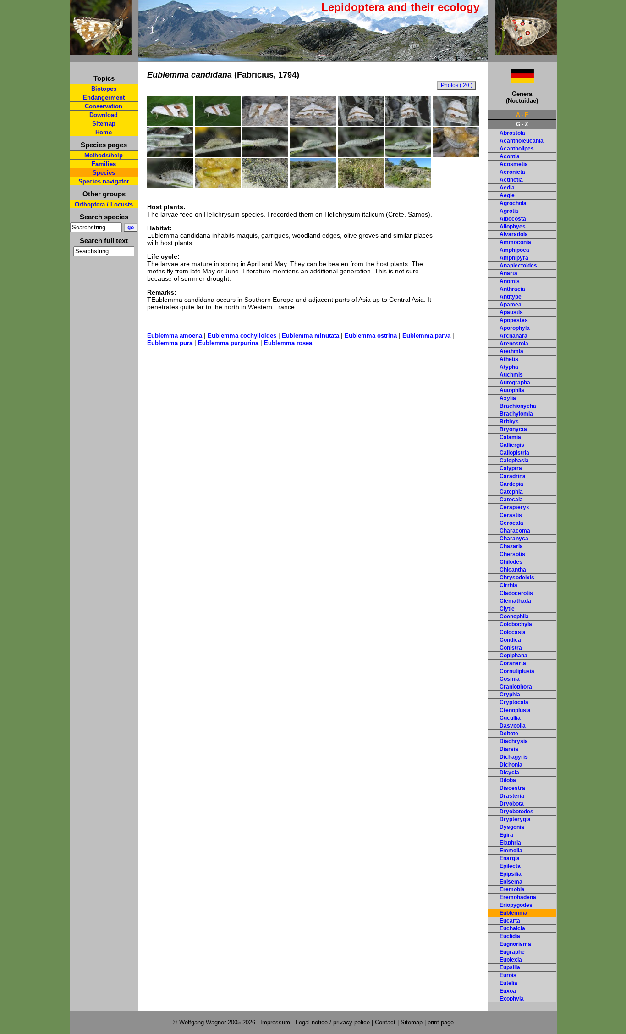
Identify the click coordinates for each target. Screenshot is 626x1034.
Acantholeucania (522, 141)
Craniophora (516, 687)
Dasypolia (513, 726)
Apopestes (514, 320)
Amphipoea (514, 250)
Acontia (510, 156)
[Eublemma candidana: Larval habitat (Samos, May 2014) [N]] (408, 185)
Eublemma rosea (288, 342)
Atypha (509, 367)
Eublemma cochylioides (242, 335)
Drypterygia (515, 819)
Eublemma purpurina (228, 342)
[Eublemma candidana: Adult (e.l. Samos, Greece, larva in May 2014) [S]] (170, 123)
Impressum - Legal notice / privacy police (316, 1022)
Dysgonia (512, 827)
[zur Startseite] (101, 51)
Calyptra (511, 468)
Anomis (510, 281)
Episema (511, 881)
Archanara (513, 336)
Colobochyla (516, 624)
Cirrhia (508, 585)
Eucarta (510, 920)
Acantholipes (517, 148)
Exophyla (512, 998)
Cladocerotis (516, 593)
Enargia (510, 858)
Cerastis (511, 515)
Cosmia (510, 679)
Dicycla (509, 772)
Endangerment (104, 97)
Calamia (510, 437)
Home (103, 132)
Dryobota (512, 804)
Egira (506, 835)
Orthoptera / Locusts (104, 204)
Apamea (511, 304)
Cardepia (511, 484)
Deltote (509, 733)
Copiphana (513, 655)
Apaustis (511, 312)
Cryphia (510, 694)
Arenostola (514, 343)
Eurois (508, 975)
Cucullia (510, 718)
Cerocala (511, 523)
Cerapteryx (514, 507)
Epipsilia (511, 874)
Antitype (511, 297)
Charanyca (514, 538)
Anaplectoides (518, 265)
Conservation (103, 106)
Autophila (512, 390)
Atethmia (511, 351)
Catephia (511, 492)
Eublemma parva (426, 335)
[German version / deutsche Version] (511, 80)
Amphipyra (514, 258)
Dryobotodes (516, 811)
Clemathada (515, 601)
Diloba (508, 780)
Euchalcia (512, 928)
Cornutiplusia (517, 671)
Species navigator (103, 181)
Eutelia (508, 983)
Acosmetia (514, 164)
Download (103, 114)
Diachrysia (514, 741)
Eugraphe (512, 952)
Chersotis (512, 554)
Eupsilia (510, 967)
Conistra (511, 648)
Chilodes (511, 562)
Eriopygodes (516, 905)
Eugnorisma (515, 944)
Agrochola (513, 203)
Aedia (507, 187)
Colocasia (513, 632)
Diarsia (509, 749)
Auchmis (511, 375)
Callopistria (514, 453)
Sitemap (103, 123)
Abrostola (512, 133)
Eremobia (512, 889)
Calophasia (514, 460)
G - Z (522, 124)
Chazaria (511, 546)
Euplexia (511, 959)
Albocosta (513, 219)
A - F (522, 114)
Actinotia (511, 180)
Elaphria (510, 842)
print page (441, 1022)
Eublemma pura (169, 342)
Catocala (511, 499)
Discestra (512, 788)
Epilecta (510, 866)
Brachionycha (518, 406)
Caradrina (513, 476)
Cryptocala (514, 702)
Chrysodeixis (517, 577)
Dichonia (511, 765)
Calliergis (512, 445)
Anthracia (512, 289)
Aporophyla (515, 328)
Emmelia (511, 850)
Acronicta (512, 172)
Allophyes (513, 226)
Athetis (509, 359)
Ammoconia (515, 242)
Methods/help (103, 155)
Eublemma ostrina (371, 335)
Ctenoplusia (515, 710)
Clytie (507, 609)
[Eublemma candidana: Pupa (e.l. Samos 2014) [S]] (218, 185)
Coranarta (513, 663)
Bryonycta (513, 429)
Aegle (507, 195)
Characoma (515, 531)
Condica (510, 640)
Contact (385, 1022)
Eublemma (513, 913)
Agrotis (509, 211)
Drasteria (512, 796)
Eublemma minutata (310, 335)
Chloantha (513, 570)
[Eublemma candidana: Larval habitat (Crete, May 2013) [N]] (265, 185)
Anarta (508, 273)
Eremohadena (518, 897)
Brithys (509, 421)
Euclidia (510, 936)
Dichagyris (514, 757)
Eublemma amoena (174, 335)
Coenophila (514, 616)
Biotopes (103, 88)
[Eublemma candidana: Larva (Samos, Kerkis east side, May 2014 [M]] (170, 154)
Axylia (508, 398)
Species (104, 172)
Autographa (515, 382)
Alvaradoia (514, 234)
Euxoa (508, 991)
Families (104, 164)
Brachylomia (516, 414)
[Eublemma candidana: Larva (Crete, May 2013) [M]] (456, 154)
